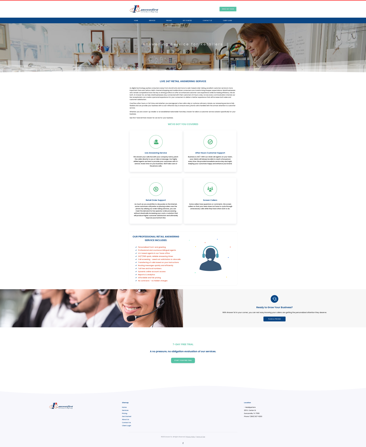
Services (152, 20)
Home (136, 20)
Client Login (227, 20)
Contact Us (207, 20)
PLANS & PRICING (274, 319)
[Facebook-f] (183, 443)
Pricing (169, 20)
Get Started (187, 20)
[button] (228, 9)
